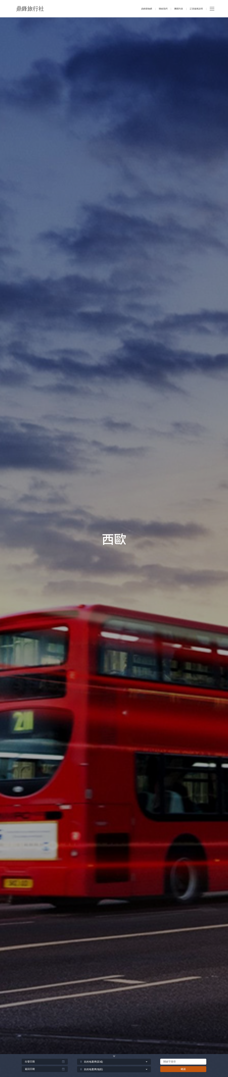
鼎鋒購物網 (146, 8)
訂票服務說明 (196, 8)
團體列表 (178, 8)
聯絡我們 (163, 8)
